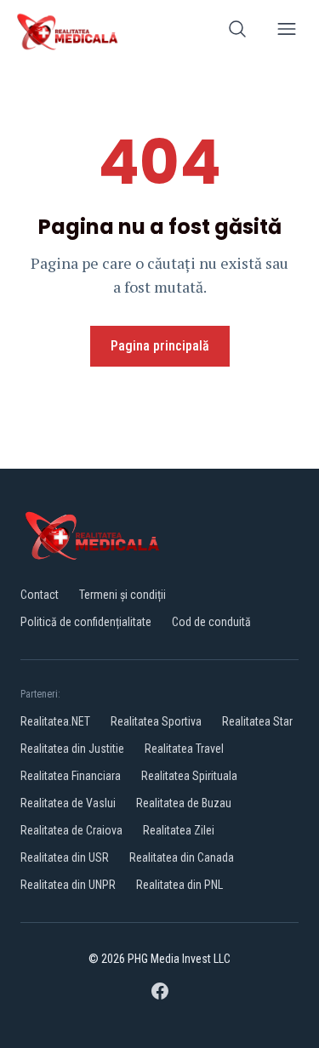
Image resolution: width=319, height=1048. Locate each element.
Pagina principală (160, 346)
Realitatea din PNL (179, 884)
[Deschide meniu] (286, 32)
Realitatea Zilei (178, 830)
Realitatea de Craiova (71, 830)
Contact (39, 594)
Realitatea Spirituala (189, 776)
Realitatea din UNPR (68, 884)
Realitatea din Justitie (72, 748)
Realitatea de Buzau (183, 803)
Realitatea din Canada (181, 857)
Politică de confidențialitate (85, 622)
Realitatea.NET (55, 721)
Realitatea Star (257, 721)
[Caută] (237, 32)
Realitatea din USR (64, 857)
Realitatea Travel (184, 748)
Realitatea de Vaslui (68, 803)
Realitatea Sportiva (156, 721)
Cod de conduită (211, 622)
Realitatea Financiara (70, 776)
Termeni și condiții (122, 594)
